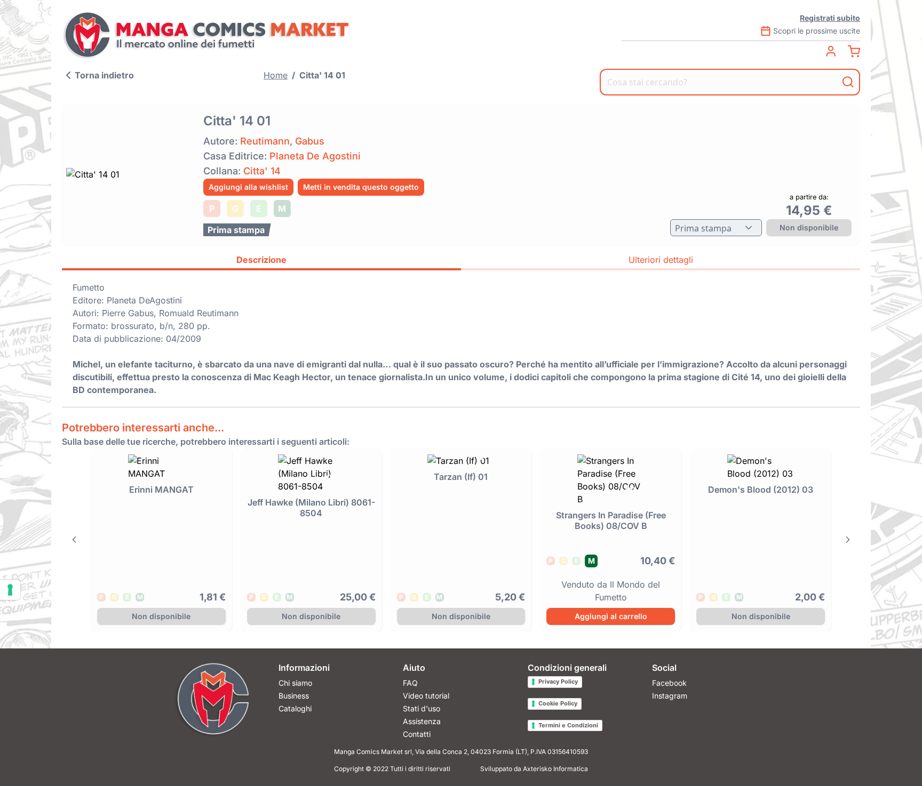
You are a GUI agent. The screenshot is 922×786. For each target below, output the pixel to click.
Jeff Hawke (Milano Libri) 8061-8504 (311, 507)
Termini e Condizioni (568, 725)
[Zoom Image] (129, 174)
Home (276, 75)
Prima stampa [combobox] (703, 228)
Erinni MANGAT (161, 489)
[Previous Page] (74, 539)
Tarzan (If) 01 (461, 476)
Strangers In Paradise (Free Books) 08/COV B (611, 520)
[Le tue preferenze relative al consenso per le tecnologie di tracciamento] (10, 590)
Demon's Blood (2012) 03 (760, 489)
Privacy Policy (558, 681)
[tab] (261, 261)
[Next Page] (848, 539)
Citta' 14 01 (322, 75)
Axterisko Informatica (555, 769)
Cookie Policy (557, 703)
